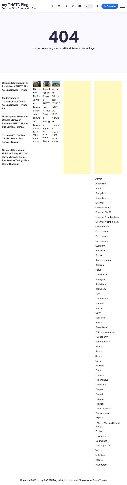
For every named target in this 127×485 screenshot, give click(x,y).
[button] (88, 6)
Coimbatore (101, 231)
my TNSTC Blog (15, 5)
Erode (98, 255)
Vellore (99, 459)
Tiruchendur (101, 379)
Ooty (98, 312)
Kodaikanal (101, 274)
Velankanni (101, 455)
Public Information (105, 332)
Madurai (99, 303)
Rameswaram (102, 341)
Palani (98, 322)
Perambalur (101, 327)
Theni (98, 370)
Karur (98, 269)
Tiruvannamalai (103, 408)
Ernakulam (100, 250)
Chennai (99, 202)
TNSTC (99, 418)
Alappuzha (100, 183)
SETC (98, 360)
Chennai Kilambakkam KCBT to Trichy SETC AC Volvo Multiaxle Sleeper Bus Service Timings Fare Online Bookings (15, 157)
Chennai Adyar (103, 207)
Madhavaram (102, 298)
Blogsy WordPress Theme (93, 480)
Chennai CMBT (103, 212)
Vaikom (99, 450)
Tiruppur (99, 398)
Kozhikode (101, 284)
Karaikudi (100, 264)
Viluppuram (101, 464)
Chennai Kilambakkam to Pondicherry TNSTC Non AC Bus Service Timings (15, 86)
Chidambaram (102, 226)
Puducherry (101, 336)
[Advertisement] (77, 127)
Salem (98, 346)
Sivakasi (99, 365)
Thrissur (99, 375)
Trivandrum (101, 436)
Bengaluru (100, 193)
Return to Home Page (82, 48)
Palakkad (100, 317)
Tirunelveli (100, 384)
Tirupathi (100, 389)
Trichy (98, 431)
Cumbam (100, 245)
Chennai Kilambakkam (107, 217)
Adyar (98, 178)
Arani (98, 188)
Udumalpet (101, 440)
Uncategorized (103, 445)
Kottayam (100, 279)
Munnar (99, 308)
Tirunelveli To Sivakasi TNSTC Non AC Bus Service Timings (13, 138)
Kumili (98, 293)
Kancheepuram (103, 260)
